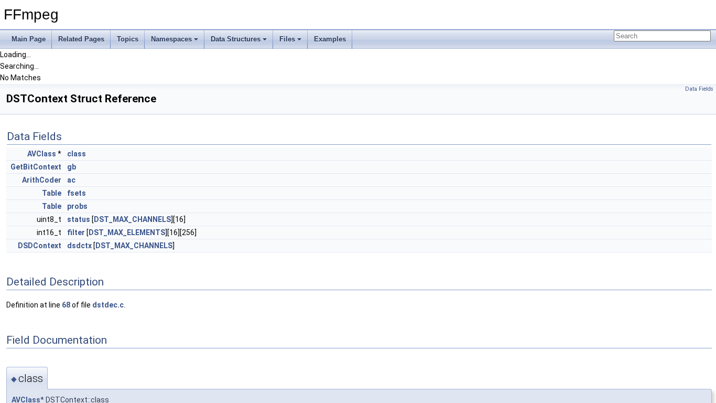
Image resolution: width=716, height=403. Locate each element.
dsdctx (79, 245)
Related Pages (81, 39)
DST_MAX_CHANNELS (132, 219)
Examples (330, 39)
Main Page (29, 39)
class (76, 154)
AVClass (41, 154)
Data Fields (699, 89)
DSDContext (39, 245)
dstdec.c (108, 305)
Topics (127, 39)
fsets (76, 193)
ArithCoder (41, 180)
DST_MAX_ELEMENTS (127, 232)
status (78, 219)
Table (51, 193)
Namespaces (171, 39)
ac (71, 180)
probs (77, 206)
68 (66, 305)
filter (76, 232)
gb (71, 167)
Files (287, 39)
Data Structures (236, 39)
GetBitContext (35, 167)
